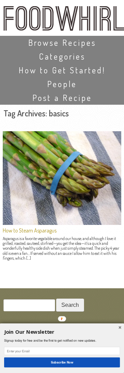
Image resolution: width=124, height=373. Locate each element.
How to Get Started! (62, 70)
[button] (62, 332)
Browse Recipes (62, 42)
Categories (62, 56)
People (62, 84)
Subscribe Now (62, 362)
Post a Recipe (62, 97)
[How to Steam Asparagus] (62, 222)
